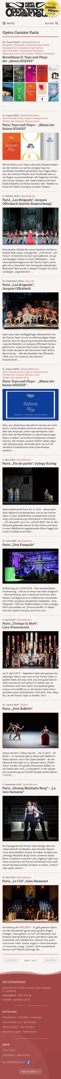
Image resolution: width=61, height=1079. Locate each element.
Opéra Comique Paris (36, 118)
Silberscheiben (10, 1027)
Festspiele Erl (10, 48)
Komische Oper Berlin (31, 48)
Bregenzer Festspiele (14, 45)
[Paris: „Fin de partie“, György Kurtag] (31, 485)
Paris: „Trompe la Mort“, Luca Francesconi (20, 625)
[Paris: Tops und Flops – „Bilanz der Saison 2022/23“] (31, 404)
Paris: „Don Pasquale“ (18, 545)
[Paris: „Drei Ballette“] (31, 730)
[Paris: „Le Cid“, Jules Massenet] (31, 903)
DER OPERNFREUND (14, 982)
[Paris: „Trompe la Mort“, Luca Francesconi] (31, 649)
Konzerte (23, 1017)
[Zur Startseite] (30, 9)
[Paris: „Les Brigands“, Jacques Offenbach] (31, 310)
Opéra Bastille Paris (13, 118)
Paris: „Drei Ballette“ (17, 708)
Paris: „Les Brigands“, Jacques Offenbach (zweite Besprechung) (27, 202)
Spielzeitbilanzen (31, 42)
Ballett (24, 705)
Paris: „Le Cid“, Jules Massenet (25, 881)
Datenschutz (23, 1055)
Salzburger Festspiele (32, 51)
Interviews (36, 1017)
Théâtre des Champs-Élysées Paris (21, 121)
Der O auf (14, 1061)
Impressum (9, 1055)
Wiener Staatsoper (45, 53)
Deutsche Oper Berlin (38, 45)
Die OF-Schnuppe (12, 1031)
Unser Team (9, 1049)
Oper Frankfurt (11, 51)
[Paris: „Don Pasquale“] (31, 565)
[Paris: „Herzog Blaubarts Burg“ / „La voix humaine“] (31, 818)
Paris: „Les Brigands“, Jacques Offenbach (18, 286)
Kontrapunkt (30, 1031)
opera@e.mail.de (21, 999)
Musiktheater (28, 196)
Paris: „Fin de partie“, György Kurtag (29, 463)
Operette (29, 281)
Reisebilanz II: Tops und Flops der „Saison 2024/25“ (24, 59)
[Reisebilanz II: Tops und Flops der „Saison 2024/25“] (31, 82)
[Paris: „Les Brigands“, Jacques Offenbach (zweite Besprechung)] (31, 225)
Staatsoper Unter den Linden (18, 53)
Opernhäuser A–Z (12, 1022)
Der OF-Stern (27, 1027)
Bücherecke (30, 1022)
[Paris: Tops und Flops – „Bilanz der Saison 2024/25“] (31, 146)
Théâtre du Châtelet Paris (16, 377)
